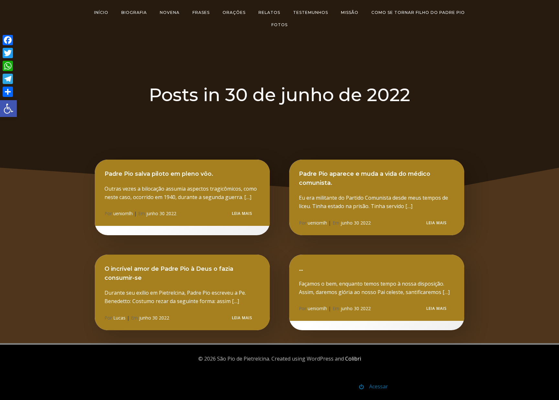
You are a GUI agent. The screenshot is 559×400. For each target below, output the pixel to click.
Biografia (134, 12)
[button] (8, 108)
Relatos (269, 12)
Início (101, 12)
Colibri (353, 358)
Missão (349, 12)
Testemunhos (310, 12)
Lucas (119, 318)
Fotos (279, 24)
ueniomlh (123, 213)
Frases (201, 12)
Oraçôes (234, 12)
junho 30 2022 (161, 213)
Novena (170, 12)
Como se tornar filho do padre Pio (418, 12)
